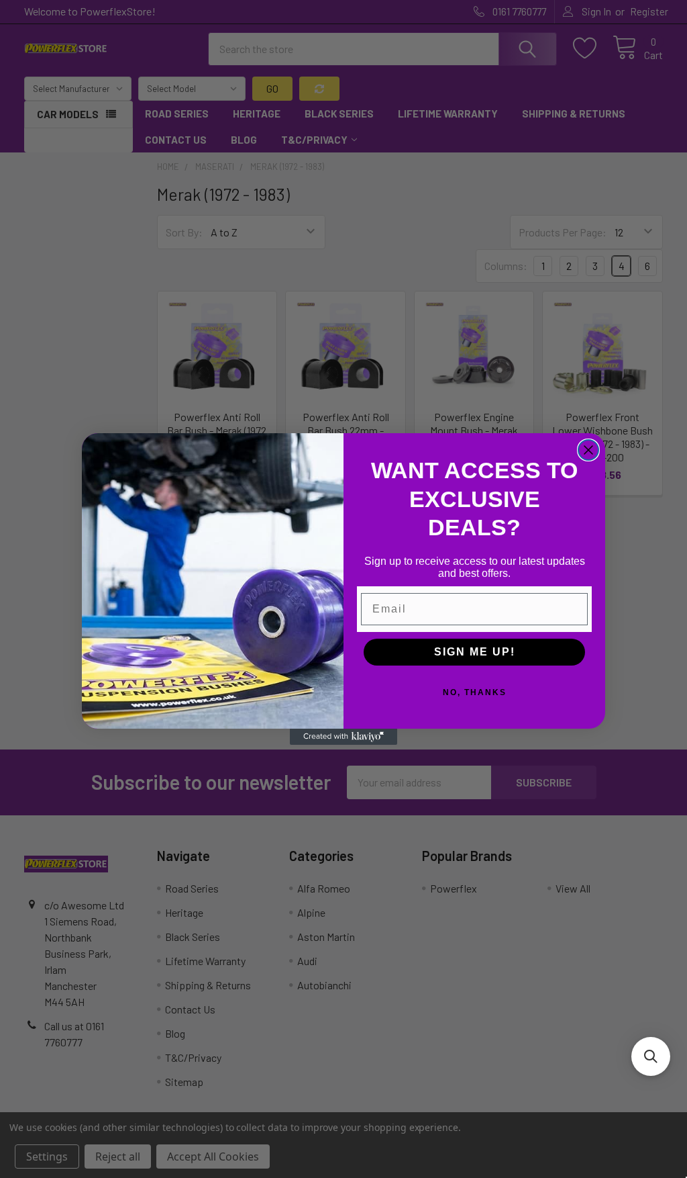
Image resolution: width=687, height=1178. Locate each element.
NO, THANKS (475, 692)
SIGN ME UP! (474, 652)
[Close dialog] (588, 450)
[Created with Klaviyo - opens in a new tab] (343, 737)
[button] (650, 1056)
